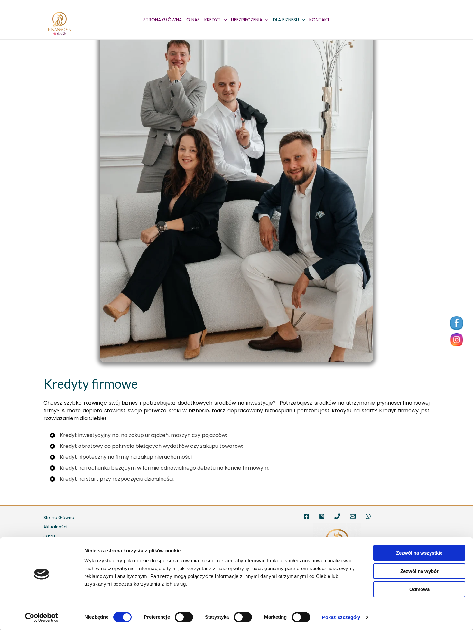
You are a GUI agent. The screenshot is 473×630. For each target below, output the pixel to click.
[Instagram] (322, 516)
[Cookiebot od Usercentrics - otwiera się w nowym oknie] (42, 617)
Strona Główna (58, 517)
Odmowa (419, 589)
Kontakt (319, 19)
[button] (224, 20)
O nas (193, 19)
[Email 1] (353, 516)
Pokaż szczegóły (341, 617)
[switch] (184, 617)
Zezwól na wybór (419, 571)
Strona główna (162, 19)
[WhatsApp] (368, 516)
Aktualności (55, 527)
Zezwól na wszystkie (419, 553)
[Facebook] (306, 516)
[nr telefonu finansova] (337, 516)
